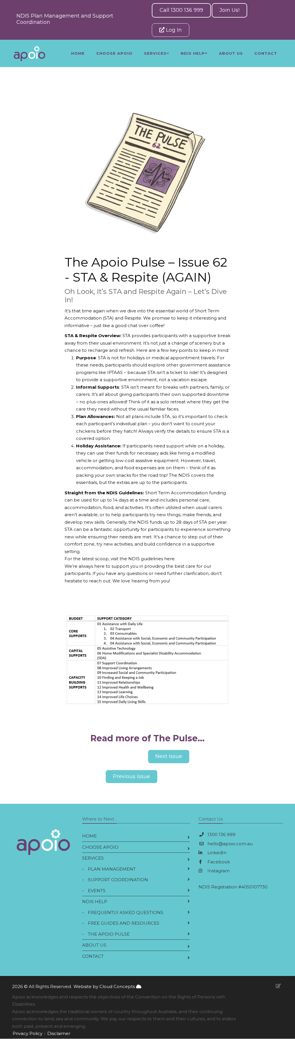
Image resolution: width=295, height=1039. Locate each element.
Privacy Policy (27, 1033)
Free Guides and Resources (123, 923)
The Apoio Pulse (109, 934)
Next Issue (168, 756)
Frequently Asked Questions (125, 912)
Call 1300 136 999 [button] (181, 10)
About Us (231, 53)
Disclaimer (58, 1033)
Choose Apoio (114, 53)
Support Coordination (118, 879)
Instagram (218, 870)
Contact (265, 53)
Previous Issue (131, 776)
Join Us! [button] (229, 10)
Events (96, 890)
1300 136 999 (221, 834)
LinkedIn (216, 852)
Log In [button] (173, 30)
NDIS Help (94, 901)
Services (93, 858)
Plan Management (112, 869)
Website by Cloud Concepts (104, 986)
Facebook (218, 862)
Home (78, 53)
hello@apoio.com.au (230, 843)
